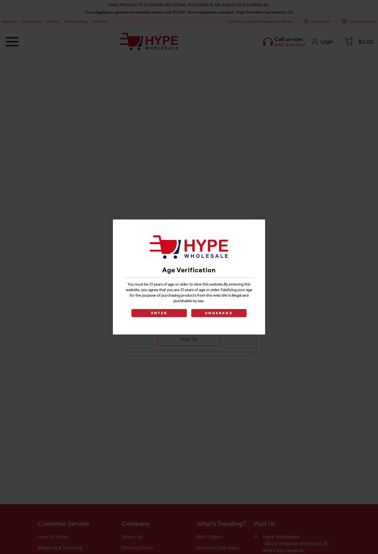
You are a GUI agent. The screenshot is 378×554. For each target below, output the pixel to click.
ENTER (159, 313)
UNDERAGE (219, 313)
